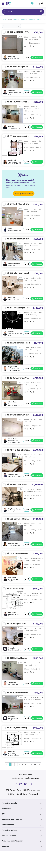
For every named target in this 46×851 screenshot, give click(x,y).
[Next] (39, 764)
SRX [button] (3, 814)
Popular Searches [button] (9, 835)
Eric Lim (11, 331)
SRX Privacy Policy (14, 790)
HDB (10, 19)
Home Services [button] (8, 825)
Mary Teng (11, 56)
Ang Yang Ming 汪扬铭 (15, 509)
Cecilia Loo (12, 682)
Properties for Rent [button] (9, 830)
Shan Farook (12, 577)
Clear (4, 19)
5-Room (32, 19)
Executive (41, 19)
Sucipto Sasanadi (14, 263)
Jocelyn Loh (12, 160)
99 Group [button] (5, 846)
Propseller (11, 648)
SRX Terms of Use (32, 790)
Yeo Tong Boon (13, 543)
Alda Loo (11, 126)
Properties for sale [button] (9, 803)
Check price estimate (23, 193)
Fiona (10, 228)
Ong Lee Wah (12, 367)
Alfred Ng (11, 297)
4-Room (24, 19)
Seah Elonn (12, 612)
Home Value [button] (6, 808)
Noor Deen (11, 751)
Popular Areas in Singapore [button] (13, 841)
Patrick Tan (11, 90)
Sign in (40, 3)
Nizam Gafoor (12, 402)
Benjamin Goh (13, 474)
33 (35, 764)
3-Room (16, 19)
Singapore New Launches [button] (12, 819)
